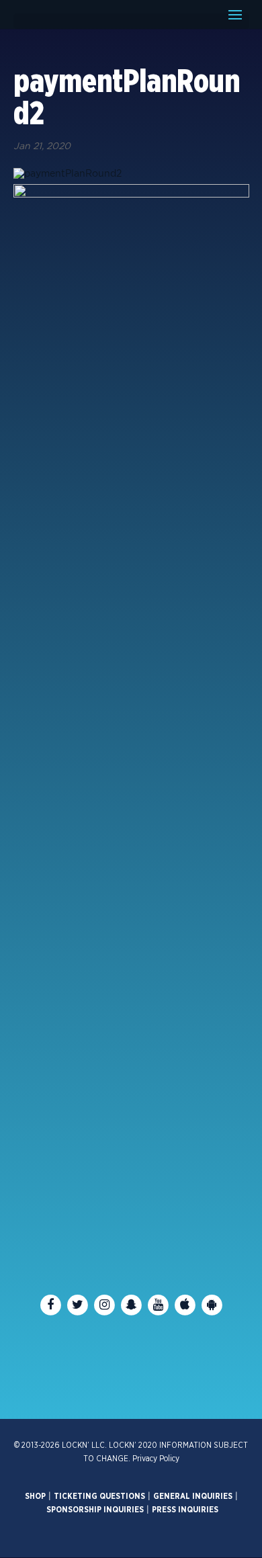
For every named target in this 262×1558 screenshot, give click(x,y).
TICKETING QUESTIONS (99, 1496)
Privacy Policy (155, 1459)
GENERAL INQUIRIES (192, 1496)
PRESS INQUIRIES (185, 1510)
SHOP (35, 1496)
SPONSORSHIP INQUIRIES (95, 1510)
